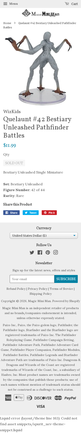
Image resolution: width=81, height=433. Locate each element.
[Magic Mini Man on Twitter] (32, 253)
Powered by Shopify (66, 301)
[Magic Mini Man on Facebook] (39, 253)
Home (7, 23)
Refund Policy (15, 289)
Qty (6, 154)
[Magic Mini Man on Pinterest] (47, 253)
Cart (74, 4)
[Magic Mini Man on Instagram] (55, 253)
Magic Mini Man (39, 301)
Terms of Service (61, 289)
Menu (13, 4)
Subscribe (66, 279)
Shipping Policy (41, 294)
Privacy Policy (37, 289)
